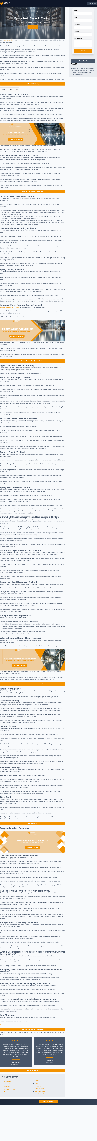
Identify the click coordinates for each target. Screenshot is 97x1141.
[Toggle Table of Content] (16, 89)
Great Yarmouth (39, 1094)
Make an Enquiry (48, 1101)
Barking (2, 1025)
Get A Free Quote (32, 1070)
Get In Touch (83, 61)
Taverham (7, 1092)
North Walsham (39, 1088)
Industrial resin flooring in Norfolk (10, 307)
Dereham (7, 1086)
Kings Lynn (38, 1086)
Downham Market (9, 1089)
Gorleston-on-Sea (40, 1091)
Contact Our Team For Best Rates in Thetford (32, 684)
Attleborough (8, 1081)
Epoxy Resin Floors (9, 40)
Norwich (37, 1083)
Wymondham (8, 1084)
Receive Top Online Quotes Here (32, 191)
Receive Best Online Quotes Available (33, 361)
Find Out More (32, 823)
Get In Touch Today (33, 84)
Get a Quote (32, 27)
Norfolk (37, 1080)
